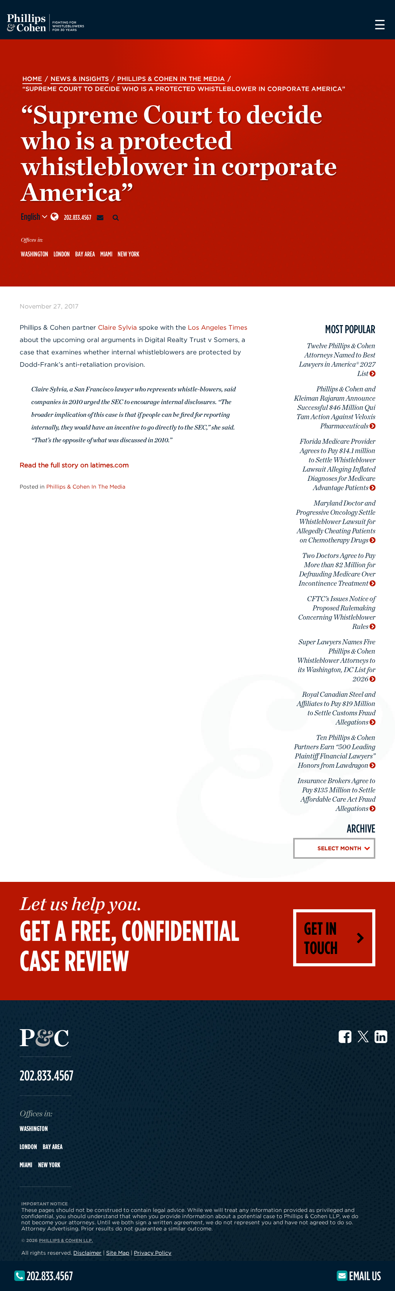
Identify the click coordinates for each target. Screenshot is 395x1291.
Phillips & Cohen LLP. (66, 1240)
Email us (364, 1275)
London (62, 254)
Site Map (117, 1253)
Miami (106, 254)
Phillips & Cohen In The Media (85, 486)
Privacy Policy (152, 1253)
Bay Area (85, 254)
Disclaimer (87, 1253)
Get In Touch (321, 938)
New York (128, 254)
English (31, 216)
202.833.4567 (77, 217)
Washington (34, 254)
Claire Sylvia (117, 327)
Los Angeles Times (217, 327)
